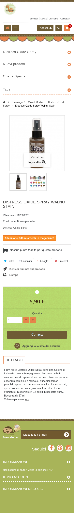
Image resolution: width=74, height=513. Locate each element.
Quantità (37, 313)
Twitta (10, 261)
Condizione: (9, 221)
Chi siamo (53, 18)
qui (27, 399)
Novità (43, 18)
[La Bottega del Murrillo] (37, 9)
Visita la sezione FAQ (40, 469)
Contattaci (65, 18)
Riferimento (9, 215)
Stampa (13, 274)
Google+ (44, 261)
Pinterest (62, 261)
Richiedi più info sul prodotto (27, 269)
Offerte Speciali (15, 76)
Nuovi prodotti (14, 64)
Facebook (33, 18)
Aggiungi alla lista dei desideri (41, 346)
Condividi (26, 261)
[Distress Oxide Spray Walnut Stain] (18, 182)
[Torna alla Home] (7, 28)
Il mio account (16, 477)
